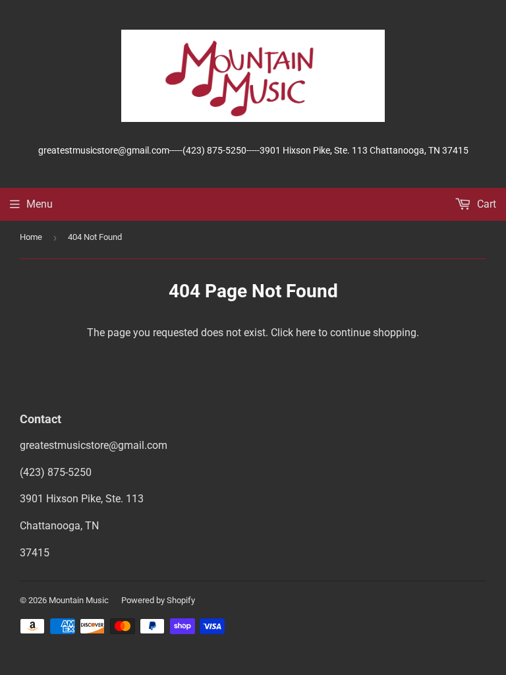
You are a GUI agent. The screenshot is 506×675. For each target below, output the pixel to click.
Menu (39, 204)
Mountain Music (79, 600)
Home (31, 237)
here (306, 332)
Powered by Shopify (158, 600)
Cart (485, 204)
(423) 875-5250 (56, 472)
